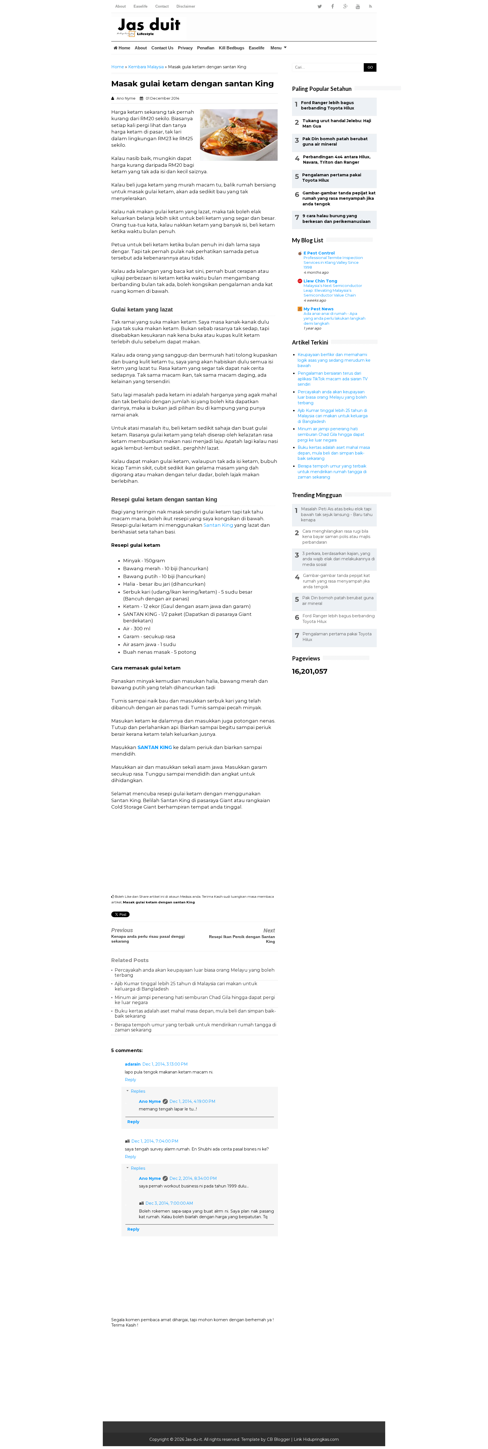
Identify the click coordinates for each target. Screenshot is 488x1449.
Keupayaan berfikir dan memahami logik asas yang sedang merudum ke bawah (334, 360)
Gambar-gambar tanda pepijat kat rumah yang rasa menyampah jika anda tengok (339, 198)
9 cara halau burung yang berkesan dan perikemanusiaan (336, 218)
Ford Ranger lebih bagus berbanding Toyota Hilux (327, 105)
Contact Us (162, 47)
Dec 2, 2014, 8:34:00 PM (193, 1178)
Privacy (185, 47)
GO (370, 67)
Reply (130, 1079)
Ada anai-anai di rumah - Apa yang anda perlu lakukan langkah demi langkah (334, 318)
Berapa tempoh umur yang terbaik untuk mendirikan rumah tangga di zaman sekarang (195, 1027)
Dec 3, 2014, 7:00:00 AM (169, 1203)
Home (123, 47)
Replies (138, 1091)
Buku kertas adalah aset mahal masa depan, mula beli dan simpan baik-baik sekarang (195, 1013)
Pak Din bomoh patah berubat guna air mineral (335, 141)
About (120, 6)
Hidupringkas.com (321, 1439)
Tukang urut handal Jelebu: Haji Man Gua (336, 123)
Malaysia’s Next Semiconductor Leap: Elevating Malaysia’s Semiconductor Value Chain (333, 290)
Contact (162, 6)
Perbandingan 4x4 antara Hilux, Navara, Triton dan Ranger (337, 159)
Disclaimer (186, 6)
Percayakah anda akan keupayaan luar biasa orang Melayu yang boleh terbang (194, 972)
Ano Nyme (150, 1101)
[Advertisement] (311, 27)
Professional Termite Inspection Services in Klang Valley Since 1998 (333, 262)
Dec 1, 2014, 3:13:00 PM (165, 1064)
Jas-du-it (193, 1439)
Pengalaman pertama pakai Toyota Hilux (331, 177)
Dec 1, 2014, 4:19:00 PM (192, 1101)
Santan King (218, 525)
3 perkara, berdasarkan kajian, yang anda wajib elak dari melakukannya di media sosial (338, 559)
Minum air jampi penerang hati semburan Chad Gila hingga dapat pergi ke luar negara (195, 1000)
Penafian (205, 47)
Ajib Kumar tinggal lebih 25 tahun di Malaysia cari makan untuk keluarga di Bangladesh (186, 986)
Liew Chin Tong (320, 281)
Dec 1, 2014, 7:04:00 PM (154, 1141)
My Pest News (319, 308)
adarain (133, 1064)
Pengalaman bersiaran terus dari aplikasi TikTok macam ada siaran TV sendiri (333, 379)
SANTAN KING (155, 747)
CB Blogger (278, 1439)
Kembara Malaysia (146, 66)
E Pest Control (319, 253)
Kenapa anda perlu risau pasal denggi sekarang (148, 938)
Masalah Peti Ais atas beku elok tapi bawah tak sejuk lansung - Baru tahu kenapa (336, 514)
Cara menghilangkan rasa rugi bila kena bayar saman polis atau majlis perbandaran (336, 537)
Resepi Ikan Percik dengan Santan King (242, 939)
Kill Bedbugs (231, 47)
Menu (276, 47)
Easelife (140, 6)
